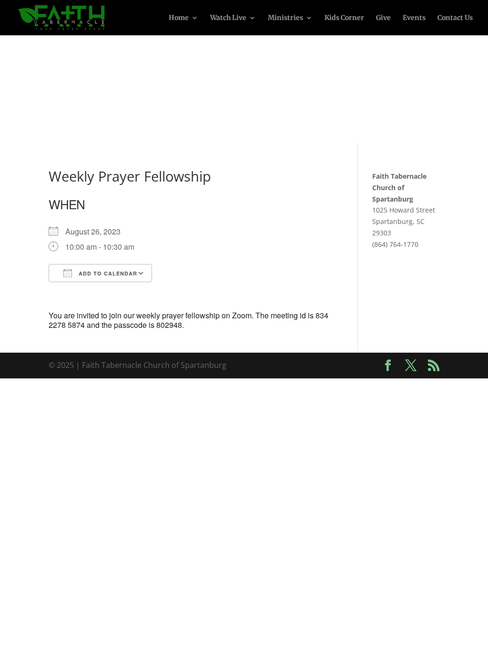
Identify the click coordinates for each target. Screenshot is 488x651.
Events (414, 18)
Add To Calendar (107, 273)
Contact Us (455, 18)
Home (179, 18)
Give (383, 18)
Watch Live (228, 18)
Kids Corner (344, 18)
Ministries (285, 18)
